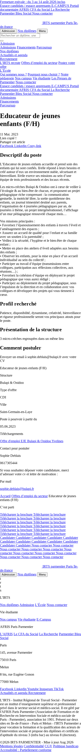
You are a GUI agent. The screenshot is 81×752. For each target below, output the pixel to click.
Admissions (8, 47)
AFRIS (24, 9)
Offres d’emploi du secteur (39, 63)
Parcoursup (44, 47)
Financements (26, 47)
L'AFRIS (6, 634)
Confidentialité (34, 746)
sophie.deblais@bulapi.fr (17, 489)
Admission (8, 31)
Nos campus (23, 78)
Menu (42, 31)
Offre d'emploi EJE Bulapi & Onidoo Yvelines (31, 441)
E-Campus (44, 619)
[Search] (1, 40)
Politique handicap (65, 746)
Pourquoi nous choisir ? (44, 74)
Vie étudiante (42, 78)
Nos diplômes (26, 31)
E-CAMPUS (60, 6)
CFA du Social (40, 9)
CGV (48, 746)
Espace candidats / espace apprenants (25, 6)
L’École (40, 605)
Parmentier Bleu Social (16, 13)
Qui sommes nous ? (13, 74)
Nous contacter (42, 13)
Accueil (5, 496)
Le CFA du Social (26, 634)
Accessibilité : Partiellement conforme (25, 750)
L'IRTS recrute (10, 63)
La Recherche (60, 9)
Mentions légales (11, 746)
